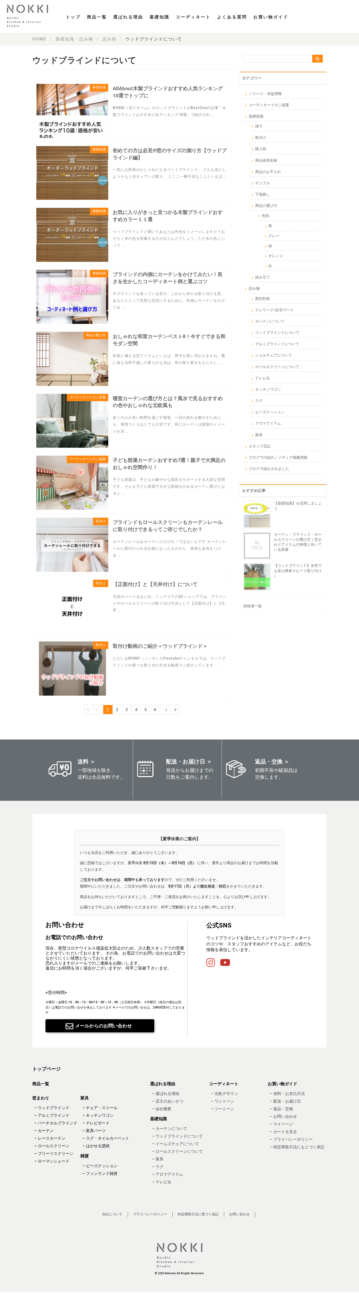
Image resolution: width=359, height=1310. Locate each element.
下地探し (262, 194)
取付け (260, 137)
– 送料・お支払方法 (287, 1093)
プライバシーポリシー (150, 1214)
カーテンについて (270, 321)
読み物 (254, 288)
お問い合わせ (239, 1214)
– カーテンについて (169, 1129)
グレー (273, 236)
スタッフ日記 (260, 446)
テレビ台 (262, 378)
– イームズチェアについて (175, 1144)
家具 (259, 435)
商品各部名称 (266, 160)
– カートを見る (283, 1131)
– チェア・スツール (100, 1108)
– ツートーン (222, 1109)
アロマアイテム (268, 423)
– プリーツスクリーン (53, 1153)
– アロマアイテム (167, 1174)
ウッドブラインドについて (277, 332)
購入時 (260, 149)
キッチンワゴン (268, 389)
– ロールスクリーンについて (177, 1151)
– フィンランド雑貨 (100, 1173)
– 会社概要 (161, 1109)
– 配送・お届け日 (285, 1101)
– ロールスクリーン (51, 1146)
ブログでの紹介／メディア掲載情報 (278, 457)
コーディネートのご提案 (269, 105)
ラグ (259, 401)
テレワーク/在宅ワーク (274, 310)
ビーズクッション (270, 412)
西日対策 (262, 299)
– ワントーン (222, 1101)
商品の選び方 (266, 205)
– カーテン (44, 1131)
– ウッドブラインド (51, 1108)
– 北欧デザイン (224, 1093)
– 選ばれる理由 (165, 1093)
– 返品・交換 (281, 1109)
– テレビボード (96, 1123)
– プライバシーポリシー (291, 1139)
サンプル (262, 183)
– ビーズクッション (100, 1166)
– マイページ (281, 1124)
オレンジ (275, 256)
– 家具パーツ (94, 1131)
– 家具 (157, 1159)
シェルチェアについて (273, 355)
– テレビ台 (161, 1182)
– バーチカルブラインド (55, 1123)
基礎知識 (256, 116)
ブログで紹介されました (269, 469)
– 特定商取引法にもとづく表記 (297, 1147)
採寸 (259, 126)
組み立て (262, 277)
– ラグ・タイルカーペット (106, 1138)
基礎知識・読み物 (74, 39)
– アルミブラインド (51, 1115)
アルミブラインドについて (277, 344)
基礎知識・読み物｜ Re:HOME (29, 16)
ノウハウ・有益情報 (265, 93)
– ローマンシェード (51, 1161)
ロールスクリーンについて (277, 367)
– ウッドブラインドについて (177, 1136)
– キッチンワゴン (98, 1115)
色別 (265, 215)
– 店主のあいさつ (167, 1101)
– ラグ (157, 1167)
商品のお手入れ (268, 172)
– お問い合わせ (283, 1116)
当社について (112, 1214)
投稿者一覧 (252, 606)
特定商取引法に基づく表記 (198, 1214)
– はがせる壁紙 (96, 1146)
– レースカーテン (49, 1138)
